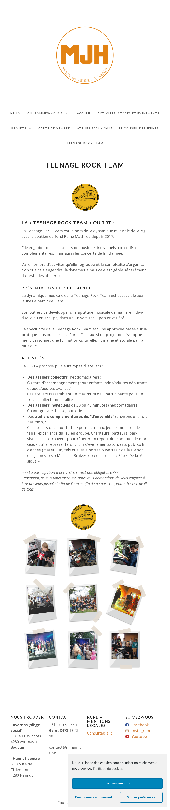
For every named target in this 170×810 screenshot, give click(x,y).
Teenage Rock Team (85, 143)
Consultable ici (100, 733)
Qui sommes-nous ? (45, 113)
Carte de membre (54, 128)
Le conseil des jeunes (139, 128)
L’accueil (83, 113)
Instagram (141, 730)
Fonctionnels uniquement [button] (93, 797)
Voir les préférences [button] (141, 797)
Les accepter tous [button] (117, 783)
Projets (19, 128)
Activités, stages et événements (129, 113)
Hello (15, 113)
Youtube (139, 736)
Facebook (140, 724)
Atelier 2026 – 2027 (94, 128)
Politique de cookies (108, 768)
